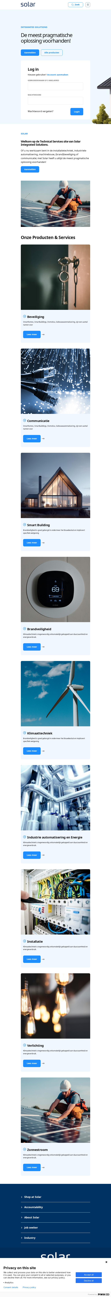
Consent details (10, 1287)
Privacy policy (29, 1287)
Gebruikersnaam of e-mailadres (43, 80)
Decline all (89, 1280)
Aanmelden (30, 52)
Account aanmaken (57, 74)
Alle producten (51, 52)
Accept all (89, 1274)
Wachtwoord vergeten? (40, 111)
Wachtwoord (34, 95)
